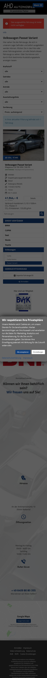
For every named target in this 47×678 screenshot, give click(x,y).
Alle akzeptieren (23, 352)
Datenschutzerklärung (11, 357)
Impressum (27, 357)
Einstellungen (38, 352)
